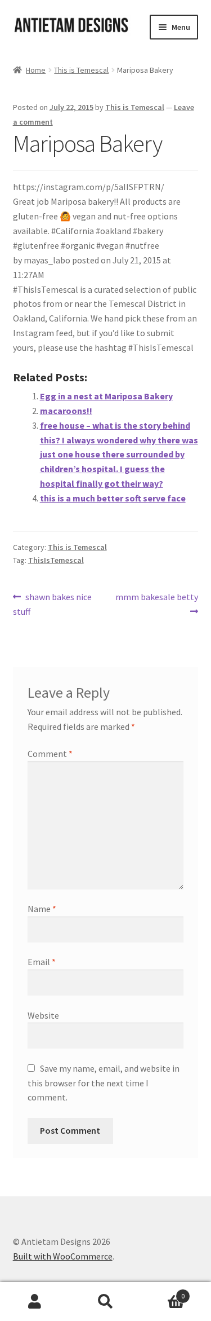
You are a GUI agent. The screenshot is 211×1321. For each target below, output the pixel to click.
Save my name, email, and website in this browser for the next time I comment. (103, 1083)
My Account (35, 1302)
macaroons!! (66, 410)
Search (105, 1302)
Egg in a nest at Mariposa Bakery (106, 396)
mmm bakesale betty (156, 604)
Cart (163, 1292)
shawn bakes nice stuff (52, 604)
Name (42, 908)
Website (43, 1015)
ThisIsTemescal (56, 560)
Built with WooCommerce (63, 1256)
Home (36, 70)
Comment (50, 753)
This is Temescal (81, 70)
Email (42, 961)
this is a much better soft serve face (113, 498)
